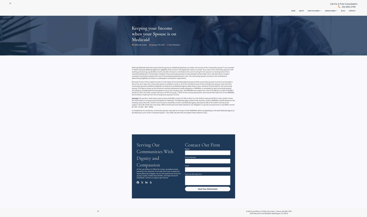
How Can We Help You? (194, 174)
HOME (293, 11)
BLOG (343, 11)
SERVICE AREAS (330, 11)
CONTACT (352, 11)
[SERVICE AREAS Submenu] (337, 10)
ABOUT (301, 11)
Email (187, 165)
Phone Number (191, 157)
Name (188, 149)
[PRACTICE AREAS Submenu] (321, 10)
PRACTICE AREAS (314, 11)
